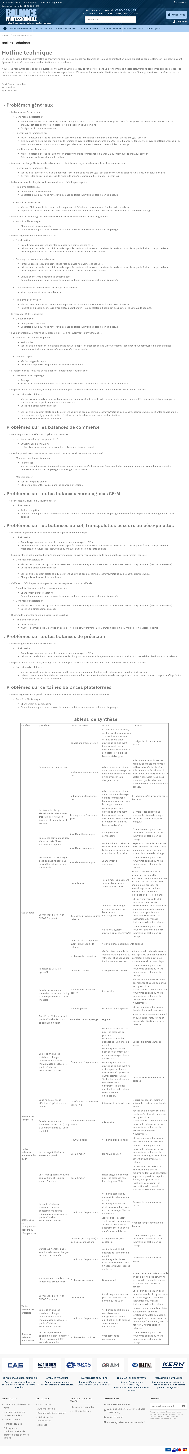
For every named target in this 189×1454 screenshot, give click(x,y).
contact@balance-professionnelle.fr (126, 1422)
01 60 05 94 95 (125, 10)
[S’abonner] (183, 1406)
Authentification (46, 1408)
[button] (43, 28)
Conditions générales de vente (17, 1406)
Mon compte (44, 1404)
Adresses (42, 1424)
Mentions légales (13, 1423)
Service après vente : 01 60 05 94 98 (20, 6)
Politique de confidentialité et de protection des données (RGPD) (16, 1433)
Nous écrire (30, 2)
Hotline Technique (81, 1411)
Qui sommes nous (11, 2)
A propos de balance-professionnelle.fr (15, 1414)
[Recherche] (132, 19)
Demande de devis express (52, 1413)
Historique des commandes (45, 1419)
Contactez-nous (12, 1419)
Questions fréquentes (51, 2)
